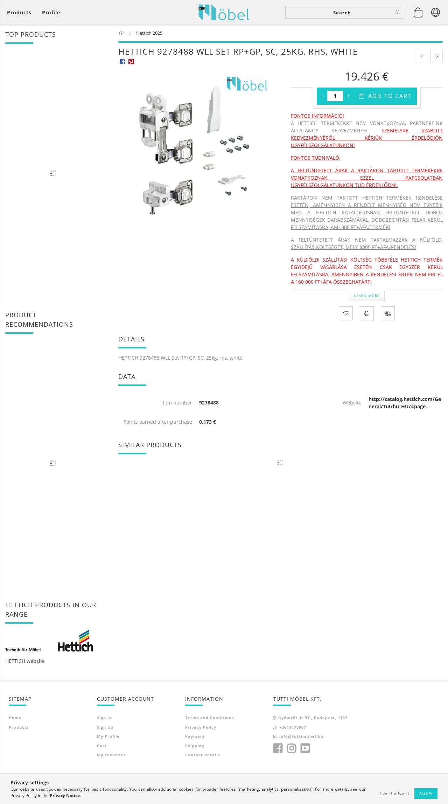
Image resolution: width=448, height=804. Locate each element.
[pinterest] (131, 61)
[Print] (367, 313)
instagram (291, 748)
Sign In (104, 717)
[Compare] (388, 313)
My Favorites (111, 754)
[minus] (322, 96)
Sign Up (105, 727)
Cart (102, 745)
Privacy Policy (200, 727)
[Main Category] (121, 33)
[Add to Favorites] (346, 313)
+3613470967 (292, 727)
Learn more (367, 295)
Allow (426, 793)
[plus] (348, 96)
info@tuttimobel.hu (301, 736)
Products (19, 727)
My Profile (108, 736)
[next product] (436, 56)
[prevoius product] (422, 56)
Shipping (194, 745)
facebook (277, 748)
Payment (195, 736)
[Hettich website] (49, 640)
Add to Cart (390, 96)
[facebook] (122, 61)
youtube (305, 748)
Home (15, 717)
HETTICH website (25, 661)
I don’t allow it (395, 793)
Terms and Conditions (209, 717)
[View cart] (418, 12)
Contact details (202, 754)
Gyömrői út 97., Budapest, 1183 (313, 717)
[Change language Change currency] (436, 12)
